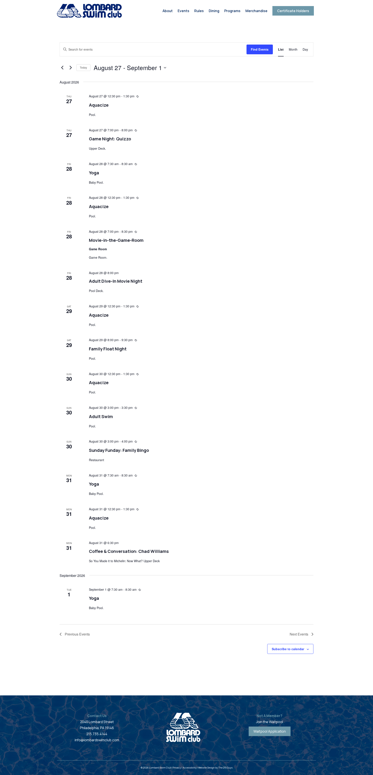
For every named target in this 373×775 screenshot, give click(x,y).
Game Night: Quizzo (110, 139)
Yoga (94, 173)
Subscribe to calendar (288, 649)
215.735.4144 (96, 734)
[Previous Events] (62, 67)
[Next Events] (70, 67)
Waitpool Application (269, 731)
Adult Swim (101, 416)
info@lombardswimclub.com (97, 740)
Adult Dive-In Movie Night (115, 281)
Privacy (177, 767)
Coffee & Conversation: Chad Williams (129, 551)
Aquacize (99, 105)
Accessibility (190, 767)
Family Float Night (107, 349)
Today (83, 67)
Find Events (260, 49)
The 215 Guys (225, 767)
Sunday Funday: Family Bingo (119, 450)
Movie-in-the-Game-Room (116, 240)
